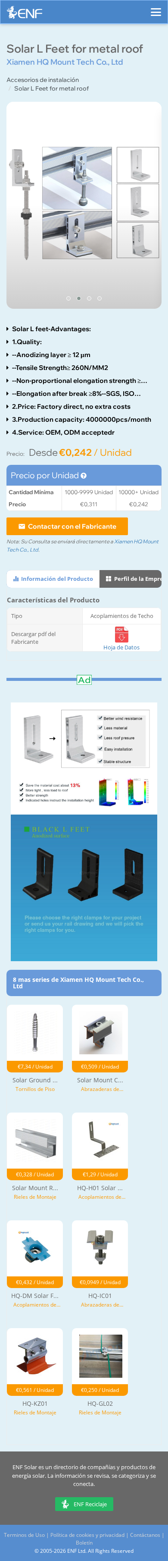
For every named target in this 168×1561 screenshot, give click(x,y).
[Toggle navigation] (156, 8)
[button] (68, 298)
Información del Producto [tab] (56, 579)
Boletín (84, 1542)
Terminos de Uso (24, 1535)
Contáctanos (145, 1535)
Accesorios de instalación (42, 80)
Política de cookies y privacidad (87, 1535)
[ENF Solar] (24, 14)
